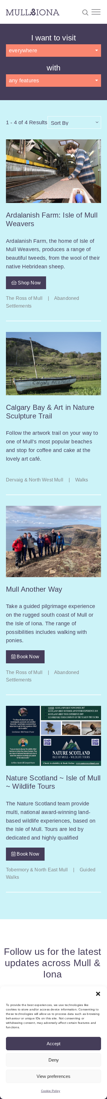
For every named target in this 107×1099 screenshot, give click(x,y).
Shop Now (29, 282)
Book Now (27, 656)
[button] (98, 994)
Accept (53, 1043)
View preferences (53, 1076)
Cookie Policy (50, 1090)
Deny (53, 1059)
